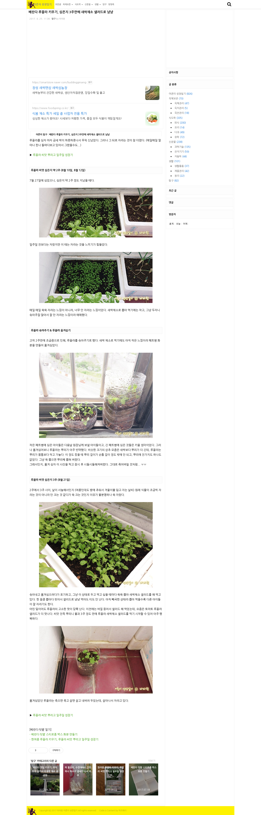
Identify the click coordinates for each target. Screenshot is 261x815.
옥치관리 (181, 108)
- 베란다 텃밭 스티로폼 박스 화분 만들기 (53, 734)
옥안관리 (182, 113)
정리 (179, 176)
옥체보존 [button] (67, 4)
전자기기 (182, 151)
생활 (174, 161)
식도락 (176, 118)
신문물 (176, 142)
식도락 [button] (78, 4)
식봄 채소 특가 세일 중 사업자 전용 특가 (59, 113)
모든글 (58, 4)
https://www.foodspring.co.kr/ (50, 108)
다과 (179, 132)
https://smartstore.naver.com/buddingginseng (59, 82)
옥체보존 (176, 98)
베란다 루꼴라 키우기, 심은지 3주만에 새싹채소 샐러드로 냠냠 (71, 12)
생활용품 (182, 166)
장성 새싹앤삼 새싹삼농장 (49, 88)
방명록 (111, 4)
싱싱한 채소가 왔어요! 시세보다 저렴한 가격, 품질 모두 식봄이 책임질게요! (77, 118)
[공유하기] (39, 750)
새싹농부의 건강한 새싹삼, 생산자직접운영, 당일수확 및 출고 (68, 92)
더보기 (151, 761)
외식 (180, 122)
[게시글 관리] (44, 750)
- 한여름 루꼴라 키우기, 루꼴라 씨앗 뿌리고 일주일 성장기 (63, 739)
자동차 (181, 156)
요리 (179, 127)
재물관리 (182, 171)
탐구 (105, 4)
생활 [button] (97, 4)
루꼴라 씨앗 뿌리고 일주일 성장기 (53, 154)
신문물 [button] (88, 4)
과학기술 (183, 147)
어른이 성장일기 (40, 4)
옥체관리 (182, 103)
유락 (179, 137)
